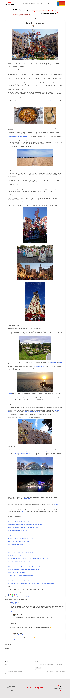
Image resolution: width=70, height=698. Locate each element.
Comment (7, 648)
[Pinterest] (11, 595)
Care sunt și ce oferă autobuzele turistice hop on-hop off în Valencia (23, 527)
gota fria (47, 82)
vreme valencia (34, 596)
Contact (11, 690)
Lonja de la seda (43, 451)
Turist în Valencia (40, 3)
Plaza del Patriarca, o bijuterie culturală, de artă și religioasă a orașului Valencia (26, 564)
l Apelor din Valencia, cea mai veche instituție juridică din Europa (27, 566)
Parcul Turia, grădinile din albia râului (17, 572)
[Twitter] (17, 595)
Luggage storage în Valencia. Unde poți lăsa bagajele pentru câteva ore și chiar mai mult (28, 558)
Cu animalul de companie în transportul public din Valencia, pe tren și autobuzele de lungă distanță (31, 583)
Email (36, 661)
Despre (22, 3)
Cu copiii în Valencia (12, 550)
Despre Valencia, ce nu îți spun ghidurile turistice (19, 580)
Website (6, 664)
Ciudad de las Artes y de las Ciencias (23, 453)
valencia (29, 596)
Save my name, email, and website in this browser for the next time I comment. (51, 664)
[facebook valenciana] (56, 690)
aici (22, 511)
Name (6, 661)
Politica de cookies (11, 689)
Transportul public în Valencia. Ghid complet (18, 521)
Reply (11, 611)
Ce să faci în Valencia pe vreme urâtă (16, 535)
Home (12, 684)
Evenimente (33, 3)
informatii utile (10, 596)
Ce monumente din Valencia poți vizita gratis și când (20, 541)
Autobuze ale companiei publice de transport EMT (19, 136)
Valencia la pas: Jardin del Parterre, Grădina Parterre (20, 578)
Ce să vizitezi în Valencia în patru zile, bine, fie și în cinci (21, 533)
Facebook (56, 504)
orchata (49, 100)
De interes (27, 3)
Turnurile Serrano (29, 411)
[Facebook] (9, 595)
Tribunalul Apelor (14, 413)
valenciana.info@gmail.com (58, 688)
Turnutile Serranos (27, 451)
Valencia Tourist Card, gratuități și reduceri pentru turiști (21, 538)
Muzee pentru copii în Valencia (15, 555)
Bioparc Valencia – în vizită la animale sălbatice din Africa (21, 552)
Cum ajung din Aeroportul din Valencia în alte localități (13, 671)
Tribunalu (10, 566)
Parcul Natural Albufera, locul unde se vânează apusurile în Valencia (23, 569)
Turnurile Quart (37, 411)
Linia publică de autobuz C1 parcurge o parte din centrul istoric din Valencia (25, 524)
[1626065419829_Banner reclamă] (35, 11)
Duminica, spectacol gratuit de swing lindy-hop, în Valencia (55, 671)
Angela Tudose (14, 602)
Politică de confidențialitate (11, 687)
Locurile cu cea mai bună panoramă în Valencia (19, 561)
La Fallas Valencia (16, 596)
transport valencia (24, 596)
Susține (47, 3)
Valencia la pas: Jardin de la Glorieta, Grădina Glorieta (20, 575)
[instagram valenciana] (58, 690)
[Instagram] (15, 595)
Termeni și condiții (12, 686)
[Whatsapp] (13, 595)
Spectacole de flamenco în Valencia (16, 547)
